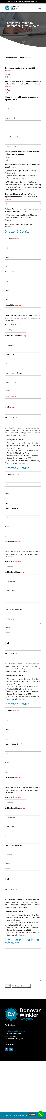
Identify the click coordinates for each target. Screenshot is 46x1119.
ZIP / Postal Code (10, 146)
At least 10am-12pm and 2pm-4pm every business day (21, 171)
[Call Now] (41, 1114)
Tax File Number (11, 418)
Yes (8, 74)
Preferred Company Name (17, 57)
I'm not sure (11, 220)
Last (6, 266)
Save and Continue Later (22, 986)
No (8, 77)
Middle (7, 257)
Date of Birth (13, 325)
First (6, 248)
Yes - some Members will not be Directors (22, 215)
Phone (10, 396)
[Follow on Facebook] (6, 1049)
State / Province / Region (13, 137)
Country (7, 391)
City (6, 127)
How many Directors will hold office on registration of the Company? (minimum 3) (21, 196)
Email (10, 407)
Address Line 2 (10, 118)
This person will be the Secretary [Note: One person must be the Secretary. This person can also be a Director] (23, 445)
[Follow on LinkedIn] (11, 1049)
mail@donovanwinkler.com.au (15, 1031)
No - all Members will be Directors (19, 218)
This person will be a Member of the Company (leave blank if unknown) (23, 462)
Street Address (10, 109)
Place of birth (13, 305)
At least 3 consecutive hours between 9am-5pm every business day (22, 177)
